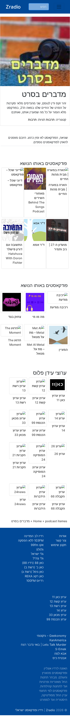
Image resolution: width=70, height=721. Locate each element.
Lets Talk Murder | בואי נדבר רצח (43, 644)
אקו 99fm (37, 545)
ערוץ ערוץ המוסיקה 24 (38, 471)
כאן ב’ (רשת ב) (33, 567)
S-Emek (60, 649)
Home (37, 521)
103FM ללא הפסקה (30, 540)
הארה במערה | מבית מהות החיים (58, 189)
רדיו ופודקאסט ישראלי (29, 710)
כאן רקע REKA (34, 576)
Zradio (13, 7)
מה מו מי (38, 317)
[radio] (35, 316)
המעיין (63, 349)
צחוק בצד (14, 317)
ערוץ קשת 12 (58, 601)
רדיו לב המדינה (33, 536)
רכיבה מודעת (59, 307)
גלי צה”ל (38, 558)
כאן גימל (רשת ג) (32, 572)
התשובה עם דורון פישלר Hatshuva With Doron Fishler (14, 253)
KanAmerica (57, 640)
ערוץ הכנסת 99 (56, 619)
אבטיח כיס (59, 658)
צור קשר (61, 540)
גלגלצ (39, 549)
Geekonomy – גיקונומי (51, 636)
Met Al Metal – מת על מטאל (35, 349)
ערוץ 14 (61, 610)
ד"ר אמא (38, 245)
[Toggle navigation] (59, 6)
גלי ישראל (37, 554)
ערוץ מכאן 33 (57, 615)
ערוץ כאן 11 (59, 597)
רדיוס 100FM (34, 580)
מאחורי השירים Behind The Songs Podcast (36, 202)
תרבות (50, 119)
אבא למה (60, 653)
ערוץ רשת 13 (58, 606)
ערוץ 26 (59, 454)
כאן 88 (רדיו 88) (32, 563)
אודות (62, 536)
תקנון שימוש (58, 545)
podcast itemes (56, 521)
